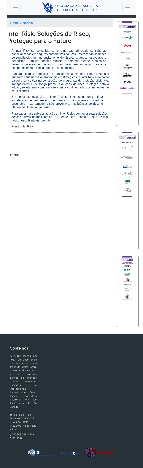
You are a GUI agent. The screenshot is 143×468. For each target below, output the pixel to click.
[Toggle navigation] (15, 7)
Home (14, 23)
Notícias (28, 23)
